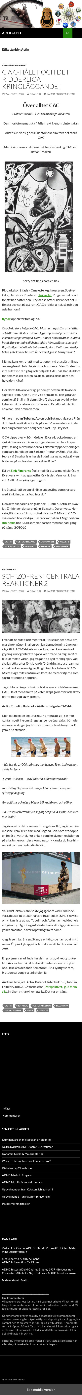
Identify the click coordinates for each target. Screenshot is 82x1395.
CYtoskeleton (42, 1005)
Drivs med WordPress (13, 1379)
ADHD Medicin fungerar (17, 1175)
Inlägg (6, 1108)
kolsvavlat (12, 546)
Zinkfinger (62, 546)
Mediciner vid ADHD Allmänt (20, 1258)
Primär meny (77, 33)
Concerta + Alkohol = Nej (17, 1273)
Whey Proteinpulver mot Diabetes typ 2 (26, 1161)
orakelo (35, 93)
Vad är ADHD (26, 1248)
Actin (8, 541)
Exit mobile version (41, 1390)
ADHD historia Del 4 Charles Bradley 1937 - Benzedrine (36, 1269)
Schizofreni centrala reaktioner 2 (40, 579)
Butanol (23, 1005)
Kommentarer (11, 1115)
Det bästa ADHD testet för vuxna (55, 1273)
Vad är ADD (9, 1248)
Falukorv (62, 1005)
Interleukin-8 (13, 1010)
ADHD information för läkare (20, 1262)
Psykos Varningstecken (16, 1203)
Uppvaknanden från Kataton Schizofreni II (28, 1189)
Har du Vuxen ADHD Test (52, 1248)
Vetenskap (9, 569)
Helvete (64, 541)
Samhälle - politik (14, 65)
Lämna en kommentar (61, 93)
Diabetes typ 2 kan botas (17, 1168)
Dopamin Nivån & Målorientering (22, 1153)
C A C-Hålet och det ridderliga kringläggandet (35, 79)
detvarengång (26, 541)
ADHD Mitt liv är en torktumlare (22, 1182)
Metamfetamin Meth (14, 1280)
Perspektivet (53, 986)
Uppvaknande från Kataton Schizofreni (26, 1196)
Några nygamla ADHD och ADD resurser (27, 1146)
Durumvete (47, 541)
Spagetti (30, 546)
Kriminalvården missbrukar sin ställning (26, 1139)
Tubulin (45, 546)
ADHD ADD (11, 33)
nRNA (30, 1010)
